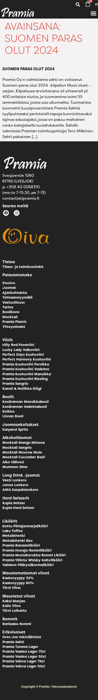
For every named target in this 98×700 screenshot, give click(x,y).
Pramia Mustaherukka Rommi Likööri (34, 555)
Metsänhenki (13, 535)
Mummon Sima (14, 466)
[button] (78, 5)
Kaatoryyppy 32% (18, 578)
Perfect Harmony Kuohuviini (26, 359)
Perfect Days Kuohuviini (23, 354)
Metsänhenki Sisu (17, 540)
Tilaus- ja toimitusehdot (23, 266)
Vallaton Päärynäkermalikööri (28, 564)
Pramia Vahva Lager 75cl (23, 661)
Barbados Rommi (16, 623)
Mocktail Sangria (16, 447)
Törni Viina (11, 587)
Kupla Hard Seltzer (18, 507)
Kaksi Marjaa (13, 601)
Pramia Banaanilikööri (21, 545)
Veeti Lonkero (14, 480)
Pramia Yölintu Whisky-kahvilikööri (32, 560)
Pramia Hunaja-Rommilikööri (27, 550)
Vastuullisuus (13, 302)
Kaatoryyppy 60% (18, 583)
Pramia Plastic (14, 321)
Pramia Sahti (13, 642)
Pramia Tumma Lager (20, 646)
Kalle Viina (11, 605)
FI (96, 4)
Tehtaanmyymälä (17, 297)
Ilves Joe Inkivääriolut (21, 637)
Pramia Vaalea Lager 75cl (23, 651)
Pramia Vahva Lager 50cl (23, 666)
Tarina (7, 307)
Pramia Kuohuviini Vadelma (25, 369)
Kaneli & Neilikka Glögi (21, 388)
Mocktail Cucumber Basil (23, 457)
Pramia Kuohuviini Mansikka (26, 374)
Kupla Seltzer (13, 503)
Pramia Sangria (15, 383)
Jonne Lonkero (15, 485)
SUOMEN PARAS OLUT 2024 (28, 68)
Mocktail (10, 317)
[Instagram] (16, 213)
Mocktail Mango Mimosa (23, 442)
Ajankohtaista (14, 292)
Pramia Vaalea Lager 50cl (24, 656)
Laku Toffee (12, 530)
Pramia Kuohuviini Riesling (25, 378)
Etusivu (8, 283)
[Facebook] (6, 213)
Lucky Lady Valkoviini (20, 349)
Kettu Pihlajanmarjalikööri (25, 526)
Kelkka (8, 411)
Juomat (9, 287)
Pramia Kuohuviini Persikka (25, 364)
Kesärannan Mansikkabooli (25, 401)
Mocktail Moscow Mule (22, 452)
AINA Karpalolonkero (20, 489)
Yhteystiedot (13, 326)
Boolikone (11, 312)
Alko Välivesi (13, 462)
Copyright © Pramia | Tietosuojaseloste (49, 687)
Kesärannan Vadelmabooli (24, 406)
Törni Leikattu (14, 610)
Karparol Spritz (15, 429)
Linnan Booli (12, 416)
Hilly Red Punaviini (18, 344)
